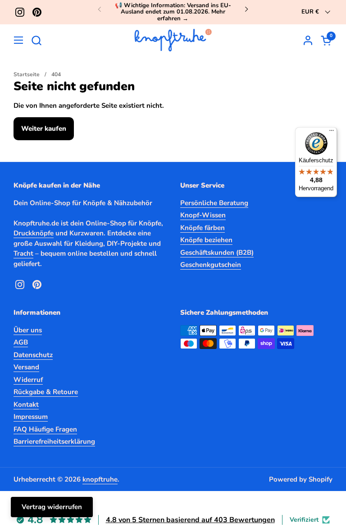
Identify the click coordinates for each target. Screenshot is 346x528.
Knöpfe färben (202, 227)
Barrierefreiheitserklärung (54, 441)
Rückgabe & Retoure (46, 391)
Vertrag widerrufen (52, 506)
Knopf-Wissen (203, 215)
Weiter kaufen (43, 128)
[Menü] (331, 132)
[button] (36, 40)
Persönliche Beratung (214, 202)
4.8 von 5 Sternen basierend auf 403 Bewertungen (190, 520)
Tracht (23, 253)
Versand (26, 367)
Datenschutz (33, 354)
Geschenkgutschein (210, 264)
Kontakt (26, 404)
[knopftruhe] (173, 40)
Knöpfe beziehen (206, 239)
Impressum (31, 416)
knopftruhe (100, 479)
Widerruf (28, 379)
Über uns (28, 330)
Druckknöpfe (34, 233)
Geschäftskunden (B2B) (217, 252)
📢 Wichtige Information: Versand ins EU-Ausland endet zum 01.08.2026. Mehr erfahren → (173, 12)
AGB (21, 342)
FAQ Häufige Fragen (45, 429)
